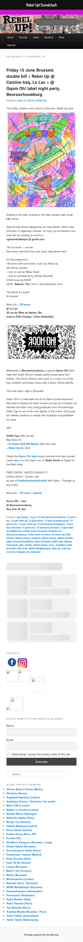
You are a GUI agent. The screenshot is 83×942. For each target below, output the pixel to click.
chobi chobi (33, 534)
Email (9, 740)
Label (36, 37)
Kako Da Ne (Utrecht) (18, 862)
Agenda (11, 45)
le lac (52, 545)
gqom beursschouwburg (19, 541)
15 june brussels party (56, 520)
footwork (36, 538)
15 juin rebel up (19, 520)
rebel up (56, 548)
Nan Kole (23, 548)
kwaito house (40, 545)
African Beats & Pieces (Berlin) (24, 789)
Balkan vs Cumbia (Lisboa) (22, 809)
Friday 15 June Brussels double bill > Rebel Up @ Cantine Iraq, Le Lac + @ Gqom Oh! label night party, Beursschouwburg (33, 82)
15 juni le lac (29, 527)
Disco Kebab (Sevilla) (19, 830)
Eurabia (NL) (13, 838)
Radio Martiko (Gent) (18, 899)
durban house (22, 538)
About (10, 37)
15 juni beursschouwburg (51, 524)
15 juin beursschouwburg (51, 517)
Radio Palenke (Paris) (19, 903)
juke (21, 545)
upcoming (22, 517)
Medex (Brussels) (16, 875)
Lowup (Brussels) (16, 866)
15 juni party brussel (48, 527)
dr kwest (46, 534)
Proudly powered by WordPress (41, 934)
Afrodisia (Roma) (16, 793)
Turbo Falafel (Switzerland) (22, 915)
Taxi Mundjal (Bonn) (18, 907)
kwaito (28, 545)
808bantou (16, 531)
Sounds (23, 37)
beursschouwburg (16, 534)
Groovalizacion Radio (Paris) (23, 850)
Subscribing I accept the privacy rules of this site (40, 754)
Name (10, 725)
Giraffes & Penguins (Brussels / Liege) (29, 842)
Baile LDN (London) (18, 805)
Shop (61, 37)
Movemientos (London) (20, 879)
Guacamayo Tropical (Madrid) (24, 854)
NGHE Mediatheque (39, 548)
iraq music (12, 545)
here (63, 251)
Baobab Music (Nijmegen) (21, 814)
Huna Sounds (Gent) (18, 858)
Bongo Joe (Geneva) (18, 822)
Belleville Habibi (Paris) (20, 818)
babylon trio (55, 531)
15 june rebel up (27, 524)
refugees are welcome (28, 552)
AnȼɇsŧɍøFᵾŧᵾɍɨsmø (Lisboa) (23, 797)
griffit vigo (57, 541)
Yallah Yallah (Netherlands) (22, 920)
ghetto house (49, 538)
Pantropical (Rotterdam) (20, 895)
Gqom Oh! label (28, 456)
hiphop (68, 541)
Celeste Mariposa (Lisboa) (21, 826)
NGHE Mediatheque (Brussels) (24, 887)
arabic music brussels (35, 531)
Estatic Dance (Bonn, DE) (21, 834)
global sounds (65, 538)
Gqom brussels (42, 541)
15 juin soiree (36, 520)
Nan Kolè (11, 440)
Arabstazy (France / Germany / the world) (30, 801)
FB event (25, 493)
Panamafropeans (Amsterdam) (24, 891)
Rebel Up (41, 100)
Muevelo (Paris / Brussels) (22, 883)
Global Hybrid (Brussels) (21, 846)
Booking (48, 37)
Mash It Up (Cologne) (18, 870)
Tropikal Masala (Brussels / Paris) (26, 911)
